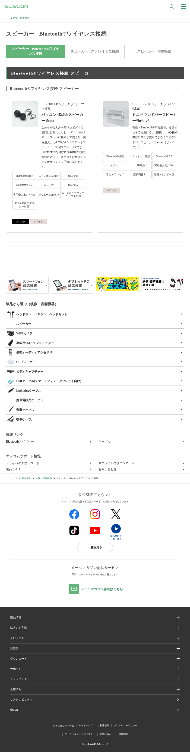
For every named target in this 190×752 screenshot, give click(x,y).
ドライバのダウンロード (22, 463)
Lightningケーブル (28, 390)
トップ (13, 478)
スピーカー (23, 323)
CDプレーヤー (25, 362)
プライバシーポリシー (125, 725)
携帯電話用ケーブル (29, 400)
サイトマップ (86, 725)
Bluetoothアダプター (20, 441)
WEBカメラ (24, 333)
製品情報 (26, 478)
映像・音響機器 (21, 17)
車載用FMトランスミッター (35, 343)
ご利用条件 (103, 725)
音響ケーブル (25, 410)
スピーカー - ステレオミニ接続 (95, 51)
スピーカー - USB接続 (154, 51)
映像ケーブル (25, 419)
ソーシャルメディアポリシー (80, 734)
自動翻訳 (123, 734)
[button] (95, 638)
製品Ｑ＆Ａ (13, 469)
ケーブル (104, 441)
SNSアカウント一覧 (63, 725)
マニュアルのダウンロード (116, 463)
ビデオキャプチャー (29, 371)
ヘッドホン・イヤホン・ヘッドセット (41, 314)
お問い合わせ (107, 469)
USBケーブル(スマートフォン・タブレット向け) (48, 381)
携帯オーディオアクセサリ (34, 352)
